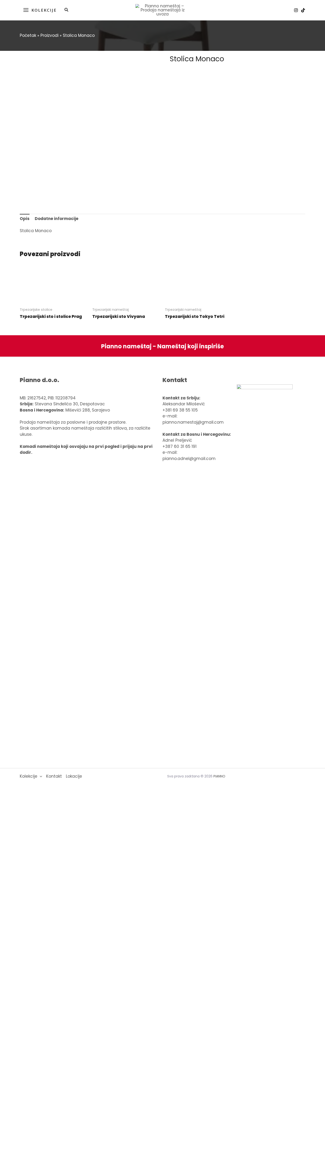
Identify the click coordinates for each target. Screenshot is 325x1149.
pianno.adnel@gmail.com (189, 458)
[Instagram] (296, 10)
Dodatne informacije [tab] (56, 218)
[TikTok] (303, 10)
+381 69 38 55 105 (180, 410)
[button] (66, 10)
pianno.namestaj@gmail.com (193, 422)
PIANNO (219, 776)
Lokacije (74, 776)
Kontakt (54, 776)
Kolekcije (28, 776)
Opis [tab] (25, 218)
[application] (39, 776)
